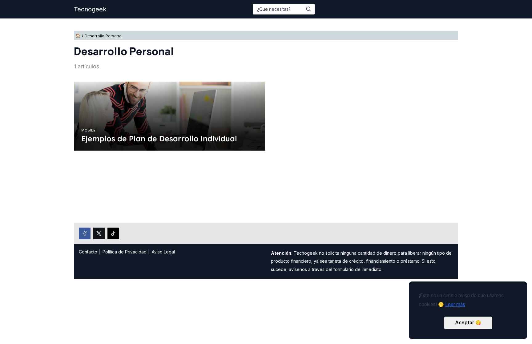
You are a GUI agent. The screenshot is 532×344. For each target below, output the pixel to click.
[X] (99, 233)
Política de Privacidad (125, 251)
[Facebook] (85, 233)
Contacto (88, 251)
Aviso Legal (163, 251)
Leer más (455, 304)
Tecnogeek (90, 9)
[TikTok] (113, 233)
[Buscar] (308, 9)
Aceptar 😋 (468, 323)
